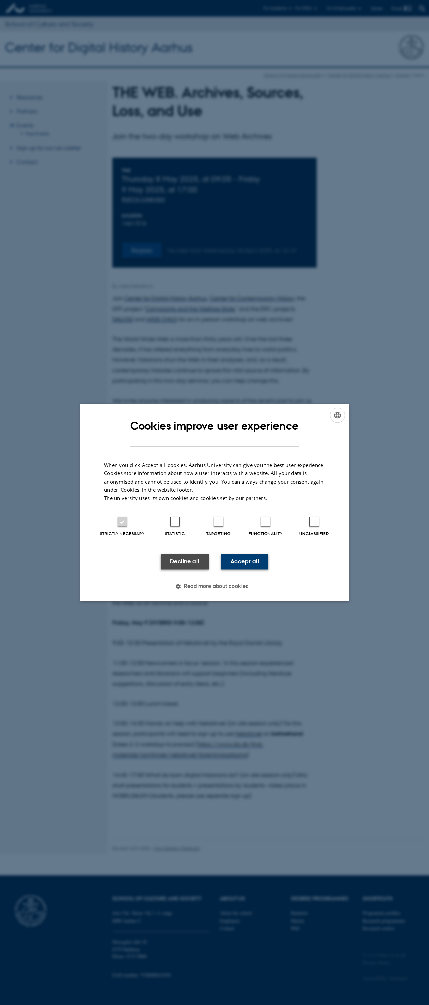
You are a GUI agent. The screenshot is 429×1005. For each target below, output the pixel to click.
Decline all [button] (184, 561)
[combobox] (337, 415)
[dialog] (214, 502)
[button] (214, 586)
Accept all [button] (244, 561)
